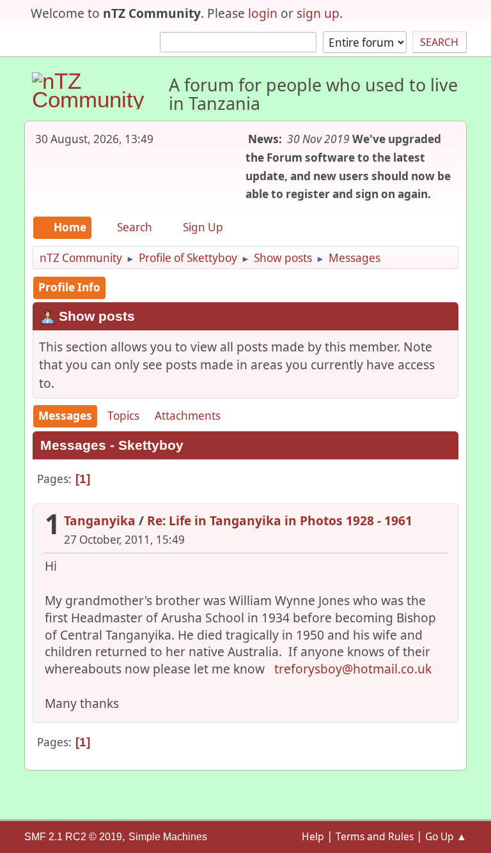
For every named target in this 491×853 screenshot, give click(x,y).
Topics (123, 415)
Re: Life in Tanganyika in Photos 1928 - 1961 (279, 520)
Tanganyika (100, 520)
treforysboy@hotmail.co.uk (353, 668)
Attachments (188, 415)
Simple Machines (168, 836)
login (262, 13)
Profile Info (69, 287)
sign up (318, 13)
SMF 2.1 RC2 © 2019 (73, 836)
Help (313, 836)
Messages (65, 415)
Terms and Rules (375, 836)
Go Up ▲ (446, 836)
